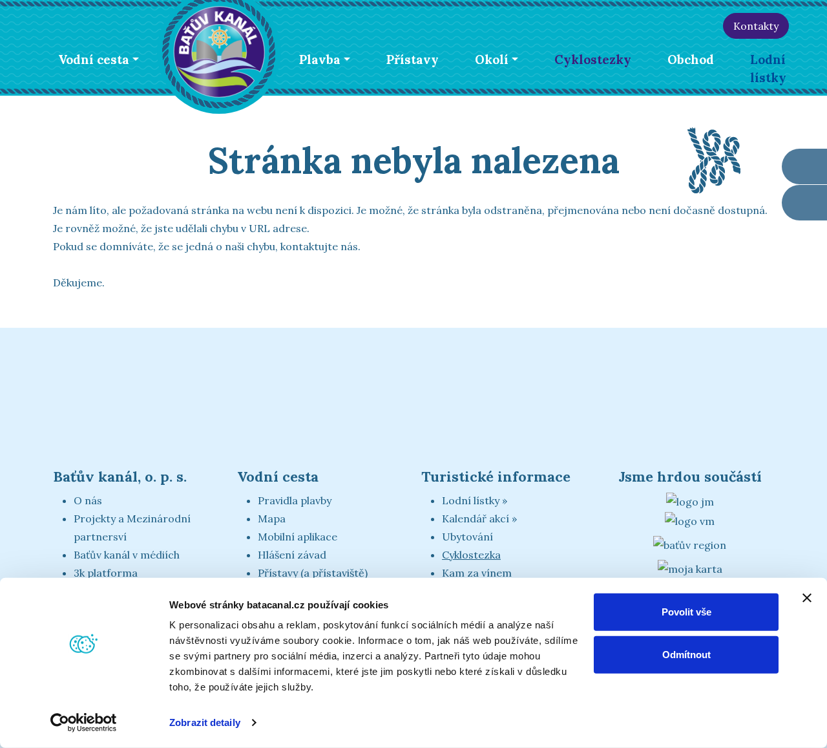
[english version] (801, 28)
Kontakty (756, 25)
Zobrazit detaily (204, 722)
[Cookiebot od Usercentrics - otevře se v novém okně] (83, 722)
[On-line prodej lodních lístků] (804, 166)
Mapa (272, 518)
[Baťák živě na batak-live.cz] (652, 25)
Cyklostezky (592, 59)
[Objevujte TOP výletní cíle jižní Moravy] (690, 500)
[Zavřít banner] (806, 598)
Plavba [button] (319, 59)
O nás (88, 500)
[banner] (219, 50)
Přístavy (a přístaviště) (313, 572)
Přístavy (412, 59)
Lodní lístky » (474, 500)
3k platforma (106, 572)
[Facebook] (680, 25)
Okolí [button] (491, 59)
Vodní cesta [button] (93, 59)
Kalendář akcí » (479, 518)
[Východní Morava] (690, 519)
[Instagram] (707, 25)
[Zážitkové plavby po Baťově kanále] (804, 202)
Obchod (690, 59)
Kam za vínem (477, 572)
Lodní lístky (768, 68)
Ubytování (467, 536)
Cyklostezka (471, 554)
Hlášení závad (292, 554)
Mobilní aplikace (297, 536)
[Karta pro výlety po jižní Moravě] (690, 567)
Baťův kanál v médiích (127, 554)
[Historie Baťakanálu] (624, 25)
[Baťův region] (689, 544)
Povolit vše (686, 611)
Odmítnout (686, 653)
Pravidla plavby (294, 500)
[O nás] (596, 25)
